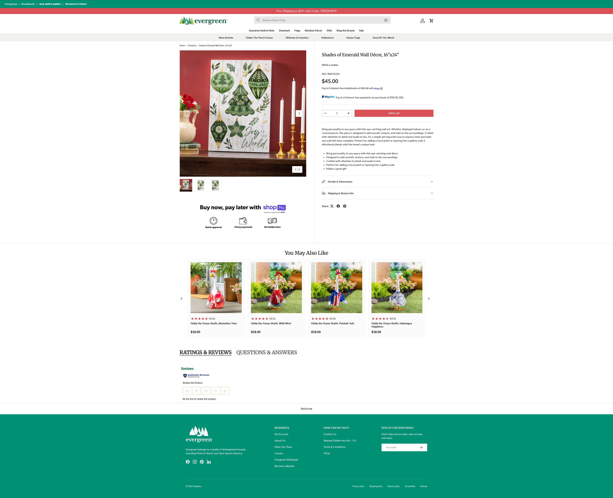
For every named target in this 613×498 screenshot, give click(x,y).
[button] (431, 20)
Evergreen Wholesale (286, 459)
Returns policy (394, 486)
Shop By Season (346, 30)
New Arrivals (226, 37)
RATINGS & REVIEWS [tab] (206, 352)
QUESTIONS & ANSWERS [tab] (266, 352)
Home (182, 46)
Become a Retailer (285, 465)
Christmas (192, 46)
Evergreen (197, 486)
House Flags (353, 37)
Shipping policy (375, 486)
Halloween (327, 37)
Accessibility (410, 486)
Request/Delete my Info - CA (340, 440)
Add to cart (394, 113)
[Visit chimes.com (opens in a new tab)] (76, 4)
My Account (281, 434)
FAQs (327, 453)
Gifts (329, 30)
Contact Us (330, 434)
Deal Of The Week (383, 37)
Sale (361, 30)
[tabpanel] (306, 382)
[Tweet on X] (332, 206)
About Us (280, 440)
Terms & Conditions (334, 446)
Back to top (306, 408)
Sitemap (423, 486)
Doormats (284, 30)
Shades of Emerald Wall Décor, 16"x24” (215, 46)
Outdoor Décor (313, 30)
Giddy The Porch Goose (259, 37)
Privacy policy (358, 486)
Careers (279, 453)
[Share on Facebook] (338, 206)
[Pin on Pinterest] (344, 206)
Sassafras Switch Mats (261, 30)
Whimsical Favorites (297, 37)
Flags (297, 30)
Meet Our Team (283, 446)
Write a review (330, 64)
